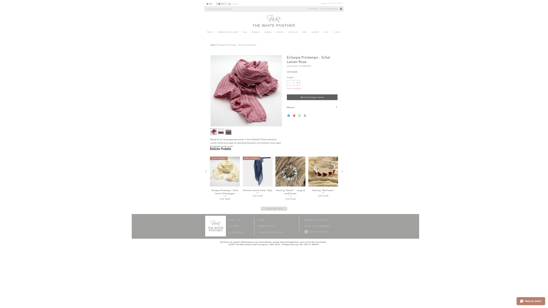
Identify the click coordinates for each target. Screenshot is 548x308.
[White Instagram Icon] (306, 232)
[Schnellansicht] (290, 172)
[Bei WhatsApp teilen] (299, 115)
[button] (219, 9)
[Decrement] (289, 82)
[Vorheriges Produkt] (205, 171)
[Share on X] (305, 115)
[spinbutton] (293, 82)
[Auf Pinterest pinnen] (294, 115)
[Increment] (298, 82)
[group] (274, 178)
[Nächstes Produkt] (342, 171)
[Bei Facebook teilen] (288, 115)
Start (212, 44)
